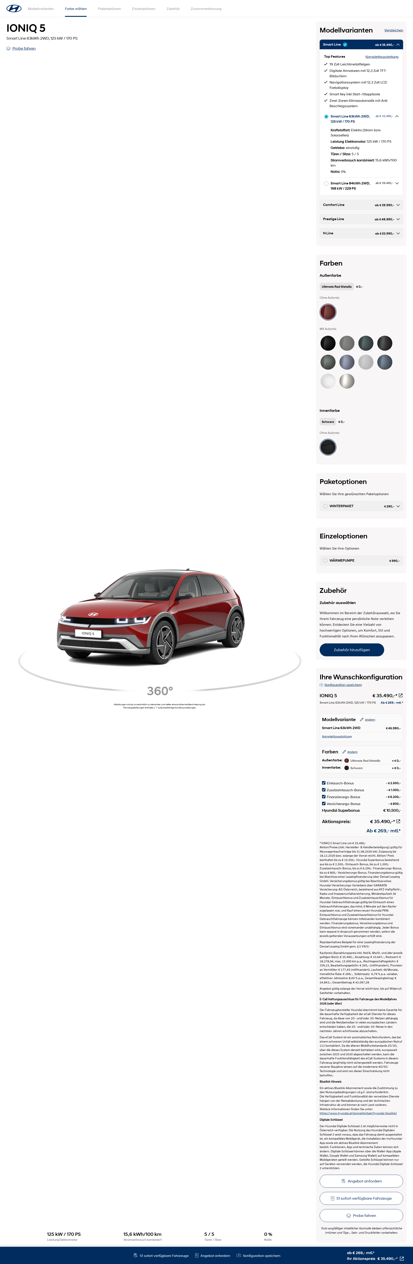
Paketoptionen (109, 8)
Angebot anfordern (365, 1181)
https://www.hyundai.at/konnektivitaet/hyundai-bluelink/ (358, 1113)
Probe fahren (24, 48)
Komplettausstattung (382, 56)
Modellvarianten (41, 8)
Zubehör (173, 8)
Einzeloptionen (143, 8)
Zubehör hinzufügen (352, 649)
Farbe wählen (76, 8)
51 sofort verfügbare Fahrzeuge (364, 1198)
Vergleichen (393, 30)
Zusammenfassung (206, 8)
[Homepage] (14, 8)
